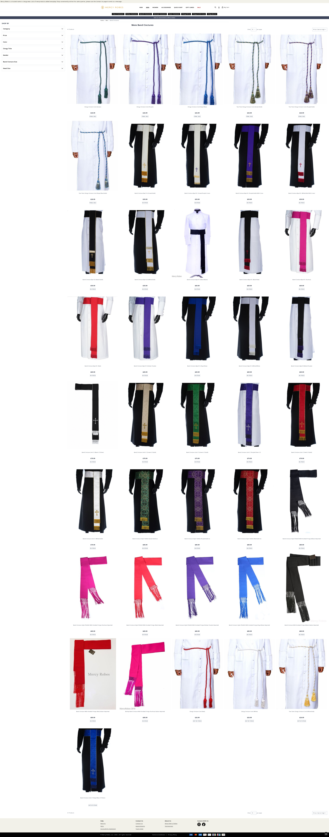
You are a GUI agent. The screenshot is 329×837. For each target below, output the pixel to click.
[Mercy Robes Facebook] (203, 824)
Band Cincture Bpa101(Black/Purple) (301, 366)
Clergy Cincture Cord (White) (249, 711)
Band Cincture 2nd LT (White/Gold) (93, 538)
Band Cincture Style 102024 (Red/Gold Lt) (249, 538)
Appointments (140, 826)
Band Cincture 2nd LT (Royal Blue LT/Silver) (92, 798)
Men (107, 20)
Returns (103, 823)
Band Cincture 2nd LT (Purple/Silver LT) (249, 452)
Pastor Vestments (174, 14)
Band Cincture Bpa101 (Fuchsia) (302, 279)
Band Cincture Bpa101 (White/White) (249, 366)
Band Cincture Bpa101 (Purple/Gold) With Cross (249, 193)
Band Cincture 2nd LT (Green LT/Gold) (197, 452)
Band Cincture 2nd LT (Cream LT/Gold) (145, 452)
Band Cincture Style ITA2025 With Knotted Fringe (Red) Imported (145, 625)
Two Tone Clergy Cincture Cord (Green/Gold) (249, 107)
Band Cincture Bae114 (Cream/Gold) (145, 193)
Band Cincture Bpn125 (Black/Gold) (93, 279)
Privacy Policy (172, 835)
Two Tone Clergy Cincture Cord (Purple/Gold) (302, 107)
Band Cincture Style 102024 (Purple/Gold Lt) (197, 538)
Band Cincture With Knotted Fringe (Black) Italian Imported (302, 625)
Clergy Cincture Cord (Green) (92, 107)
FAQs (102, 826)
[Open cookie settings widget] (326, 834)
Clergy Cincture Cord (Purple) (145, 107)
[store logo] (112, 7)
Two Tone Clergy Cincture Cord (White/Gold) (301, 711)
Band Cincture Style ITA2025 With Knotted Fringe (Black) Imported (302, 538)
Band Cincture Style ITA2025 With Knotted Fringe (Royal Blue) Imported (249, 625)
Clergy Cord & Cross (199, 14)
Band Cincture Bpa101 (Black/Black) (197, 279)
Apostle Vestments (145, 14)
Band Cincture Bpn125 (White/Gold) (145, 279)
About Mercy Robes (171, 823)
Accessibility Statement (108, 829)
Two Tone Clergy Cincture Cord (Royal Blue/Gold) (93, 193)
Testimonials (169, 826)
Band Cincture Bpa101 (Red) (93, 366)
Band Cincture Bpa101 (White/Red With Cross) (301, 193)
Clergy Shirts (186, 14)
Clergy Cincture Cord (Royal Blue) (197, 107)
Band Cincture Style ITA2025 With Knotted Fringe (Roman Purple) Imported (197, 625)
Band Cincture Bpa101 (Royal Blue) (197, 366)
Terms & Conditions (158, 835)
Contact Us (139, 823)
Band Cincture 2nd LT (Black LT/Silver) (93, 452)
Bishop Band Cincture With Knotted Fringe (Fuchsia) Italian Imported (145, 711)
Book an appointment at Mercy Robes (164, 17)
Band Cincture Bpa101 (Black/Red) (249, 279)
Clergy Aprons (212, 14)
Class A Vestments (118, 14)
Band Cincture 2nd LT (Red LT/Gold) (301, 452)
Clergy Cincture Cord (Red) (197, 711)
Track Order (139, 829)
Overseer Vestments (160, 14)
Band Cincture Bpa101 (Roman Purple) (145, 366)
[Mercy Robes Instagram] (199, 824)
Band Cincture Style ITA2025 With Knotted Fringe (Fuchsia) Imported (92, 625)
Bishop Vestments (131, 14)
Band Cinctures (114, 20)
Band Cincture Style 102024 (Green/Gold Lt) (145, 538)
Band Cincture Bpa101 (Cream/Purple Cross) (197, 193)
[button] (33, 23)
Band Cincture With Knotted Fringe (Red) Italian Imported (92, 711)
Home (102, 20)
